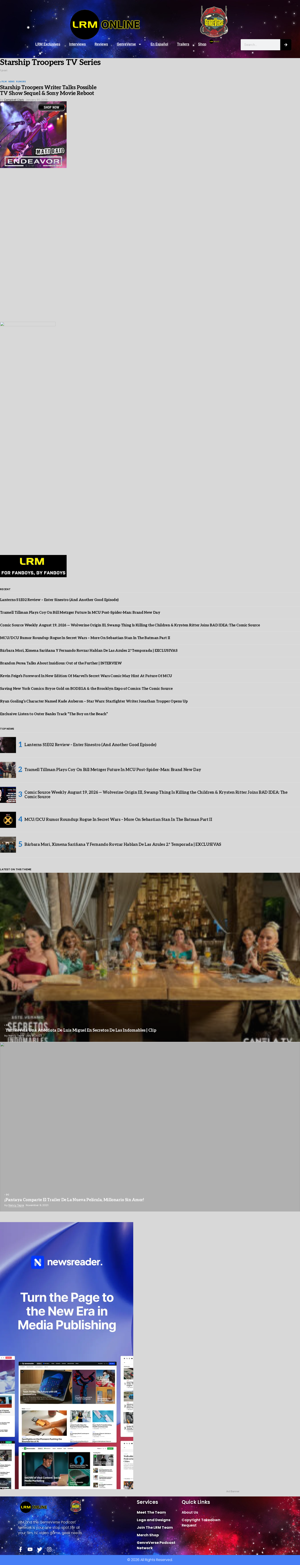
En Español (159, 44)
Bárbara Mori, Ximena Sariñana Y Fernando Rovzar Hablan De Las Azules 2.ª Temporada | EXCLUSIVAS (88, 651)
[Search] (285, 44)
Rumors (21, 82)
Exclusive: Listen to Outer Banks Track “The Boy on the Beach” (54, 714)
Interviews (77, 44)
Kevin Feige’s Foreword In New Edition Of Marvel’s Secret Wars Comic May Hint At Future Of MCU (86, 676)
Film (4, 82)
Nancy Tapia (16, 1035)
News (11, 82)
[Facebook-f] (20, 1549)
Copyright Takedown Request (201, 1522)
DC (7, 1025)
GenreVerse (126, 44)
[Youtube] (30, 1549)
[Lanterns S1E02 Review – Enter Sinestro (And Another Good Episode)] (8, 745)
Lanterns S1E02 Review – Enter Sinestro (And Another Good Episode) (59, 600)
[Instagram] (49, 1549)
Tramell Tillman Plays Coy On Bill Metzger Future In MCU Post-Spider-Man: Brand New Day (80, 613)
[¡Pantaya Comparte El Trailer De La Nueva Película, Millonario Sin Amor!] (150, 1126)
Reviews (101, 44)
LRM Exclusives (47, 44)
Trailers (183, 44)
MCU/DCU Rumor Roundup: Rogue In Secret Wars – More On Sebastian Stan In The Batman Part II (85, 638)
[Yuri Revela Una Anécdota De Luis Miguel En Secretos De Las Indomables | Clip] (150, 957)
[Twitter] (39, 1549)
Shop (202, 44)
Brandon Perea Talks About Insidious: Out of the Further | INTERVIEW (61, 663)
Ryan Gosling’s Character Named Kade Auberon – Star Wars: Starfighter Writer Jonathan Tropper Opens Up (94, 701)
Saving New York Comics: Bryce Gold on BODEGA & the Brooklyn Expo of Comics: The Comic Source (86, 689)
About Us (190, 1512)
